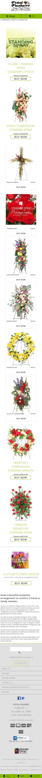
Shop (12, 16)
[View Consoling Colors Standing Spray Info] (21, 255)
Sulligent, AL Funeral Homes (15, 759)
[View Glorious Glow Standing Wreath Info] (21, 348)
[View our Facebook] (19, 699)
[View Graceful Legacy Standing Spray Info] (21, 302)
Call (7, 776)
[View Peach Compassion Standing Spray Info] (21, 105)
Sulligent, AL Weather (10, 766)
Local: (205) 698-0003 (21, 715)
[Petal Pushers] (21, 11)
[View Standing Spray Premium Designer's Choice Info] (21, 209)
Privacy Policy (6, 770)
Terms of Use (36, 770)
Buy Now (20, 78)
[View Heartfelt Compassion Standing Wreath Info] (21, 442)
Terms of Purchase (21, 770)
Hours (36, 776)
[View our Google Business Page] (22, 699)
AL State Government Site (30, 766)
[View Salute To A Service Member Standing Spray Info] (21, 394)
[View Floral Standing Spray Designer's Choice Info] (21, 43)
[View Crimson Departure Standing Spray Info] (21, 504)
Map (21, 776)
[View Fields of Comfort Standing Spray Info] (21, 163)
